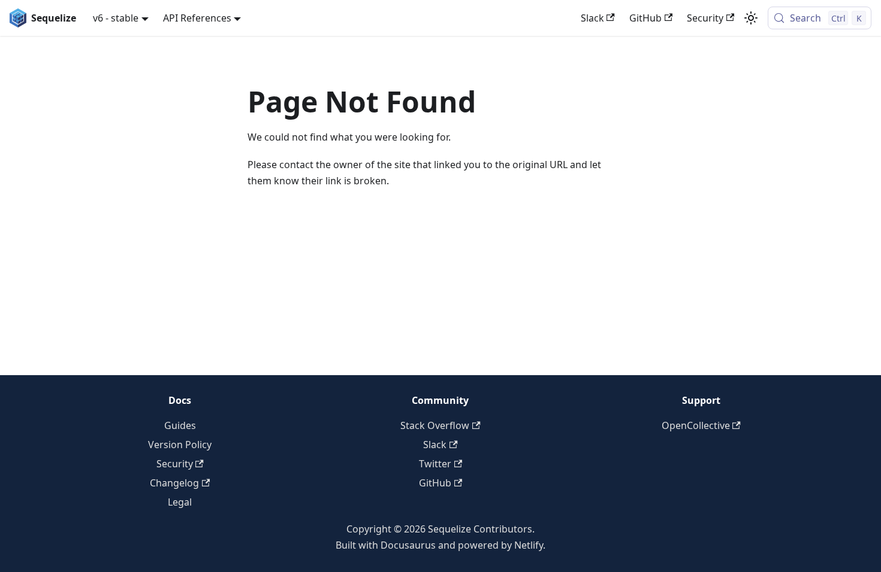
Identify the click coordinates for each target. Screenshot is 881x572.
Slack (592, 18)
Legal (180, 502)
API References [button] (197, 18)
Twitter (435, 463)
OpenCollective (696, 425)
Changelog (174, 482)
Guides (180, 425)
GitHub (645, 18)
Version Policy (180, 444)
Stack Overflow (434, 425)
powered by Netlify (500, 545)
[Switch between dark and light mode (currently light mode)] (751, 18)
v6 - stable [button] (115, 18)
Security (705, 18)
